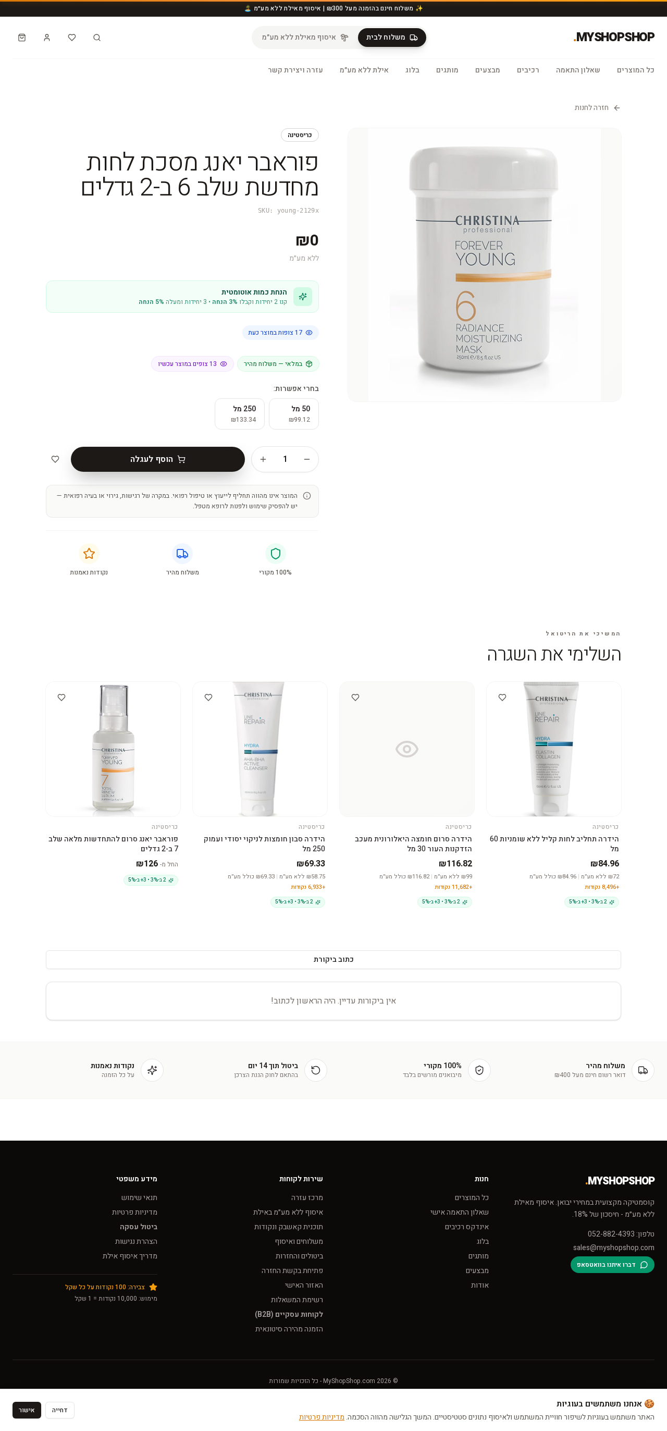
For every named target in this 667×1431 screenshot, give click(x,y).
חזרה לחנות (592, 108)
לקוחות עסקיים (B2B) (289, 1314)
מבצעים (487, 70)
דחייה (60, 1410)
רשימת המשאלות (297, 1299)
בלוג (412, 70)
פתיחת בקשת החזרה (292, 1270)
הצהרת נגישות (136, 1241)
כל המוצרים (635, 70)
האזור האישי (304, 1285)
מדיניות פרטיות (134, 1212)
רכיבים (528, 70)
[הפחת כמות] (306, 459)
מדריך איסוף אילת (130, 1256)
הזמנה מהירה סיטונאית (289, 1329)
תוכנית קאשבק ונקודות (288, 1226)
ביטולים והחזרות (299, 1256)
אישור (27, 1410)
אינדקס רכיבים (467, 1226)
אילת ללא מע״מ (364, 70)
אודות (480, 1285)
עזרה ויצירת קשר (295, 70)
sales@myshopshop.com (613, 1248)
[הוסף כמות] (263, 459)
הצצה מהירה (549, 691)
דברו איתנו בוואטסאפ (606, 1264)
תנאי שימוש (139, 1197)
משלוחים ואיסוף (299, 1241)
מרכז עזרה (307, 1197)
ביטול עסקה (138, 1226)
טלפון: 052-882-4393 (621, 1234)
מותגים (447, 70)
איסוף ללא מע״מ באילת (288, 1212)
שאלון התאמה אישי (459, 1212)
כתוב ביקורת (334, 959)
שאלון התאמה (578, 70)
